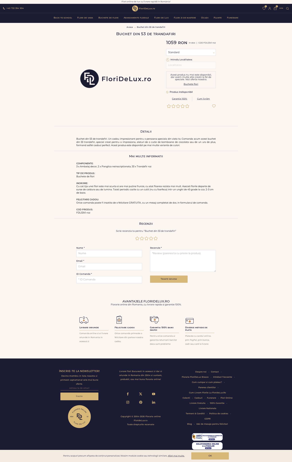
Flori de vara (85, 18)
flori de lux (143, 8)
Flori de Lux (161, 18)
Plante (218, 18)
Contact (215, 372)
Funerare (232, 18)
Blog (190, 424)
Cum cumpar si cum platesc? (207, 382)
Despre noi (201, 372)
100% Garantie (217, 403)
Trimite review (169, 279)
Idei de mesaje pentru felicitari (212, 424)
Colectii (187, 398)
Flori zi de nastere (185, 18)
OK (210, 456)
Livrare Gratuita (198, 403)
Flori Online (227, 398)
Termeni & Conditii (195, 414)
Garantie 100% (179, 99)
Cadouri (199, 398)
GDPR (207, 419)
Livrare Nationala (207, 408)
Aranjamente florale (136, 18)
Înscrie (79, 396)
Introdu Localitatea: (179, 60)
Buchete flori (191, 84)
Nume (80, 248)
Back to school (63, 18)
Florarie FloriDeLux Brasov (195, 377)
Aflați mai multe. (176, 456)
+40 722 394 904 (15, 8)
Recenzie (156, 248)
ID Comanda (84, 274)
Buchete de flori (108, 18)
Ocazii (204, 18)
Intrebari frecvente (223, 377)
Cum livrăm (203, 99)
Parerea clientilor (207, 388)
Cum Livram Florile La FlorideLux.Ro (207, 393)
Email (80, 261)
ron (281, 8)
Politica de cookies (219, 414)
